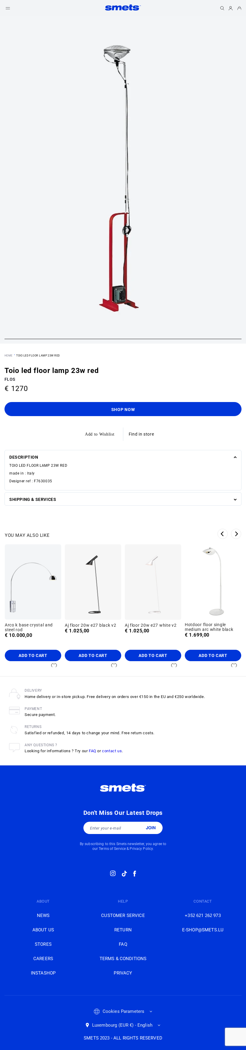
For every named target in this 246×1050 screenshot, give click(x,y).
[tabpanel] (123, 180)
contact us (112, 751)
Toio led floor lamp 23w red (38, 355)
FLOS (9, 379)
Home (8, 355)
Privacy (123, 973)
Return (123, 930)
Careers (43, 958)
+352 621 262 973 (202, 915)
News (43, 915)
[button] (8, 8)
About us (43, 930)
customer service (123, 915)
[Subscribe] (151, 828)
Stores (43, 944)
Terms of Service (112, 849)
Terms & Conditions (123, 958)
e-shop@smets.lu (203, 930)
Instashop (43, 973)
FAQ (92, 751)
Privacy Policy (141, 849)
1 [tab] (123, 340)
